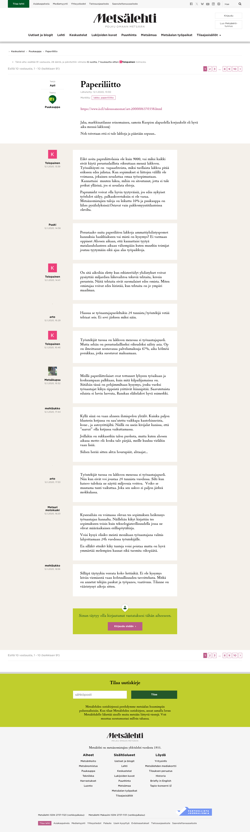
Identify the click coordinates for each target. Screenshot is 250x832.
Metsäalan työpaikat (176, 35)
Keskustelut (78, 35)
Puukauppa (35, 51)
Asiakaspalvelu (41, 3)
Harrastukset (88, 780)
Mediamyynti (60, 3)
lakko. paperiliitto (104, 97)
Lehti (61, 35)
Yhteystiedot (78, 3)
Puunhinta (129, 35)
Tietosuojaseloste (99, 3)
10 (234, 69)
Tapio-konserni (159, 785)
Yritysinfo (161, 761)
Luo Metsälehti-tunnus (228, 24)
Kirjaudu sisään (124, 626)
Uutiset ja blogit (40, 35)
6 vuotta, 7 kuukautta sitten (103, 62)
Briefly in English (160, 780)
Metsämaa (149, 35)
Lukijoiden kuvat (104, 35)
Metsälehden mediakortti (160, 766)
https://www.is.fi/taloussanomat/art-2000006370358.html (121, 109)
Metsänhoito (88, 761)
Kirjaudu (228, 15)
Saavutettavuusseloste (125, 3)
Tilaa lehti (18, 3)
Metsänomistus (88, 766)
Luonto (88, 785)
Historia (161, 776)
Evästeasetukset (140, 823)
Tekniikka (88, 776)
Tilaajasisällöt (207, 35)
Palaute (107, 823)
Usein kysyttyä (121, 823)
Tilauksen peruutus (160, 771)
